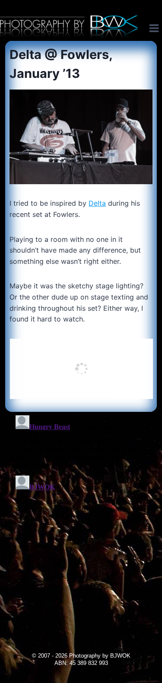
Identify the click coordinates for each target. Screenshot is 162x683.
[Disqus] (81, 519)
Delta (97, 203)
